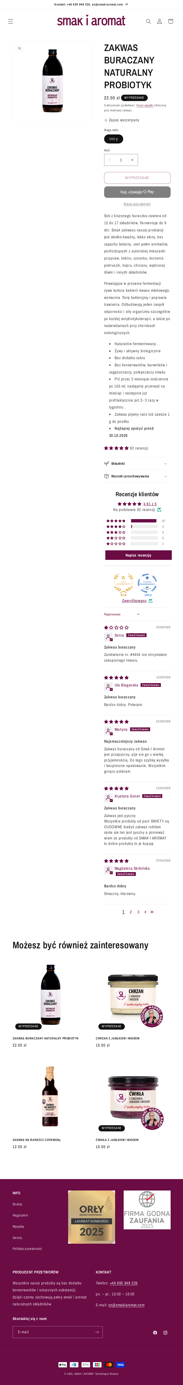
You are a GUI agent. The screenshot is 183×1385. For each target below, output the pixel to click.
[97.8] (123, 583)
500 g (116, 139)
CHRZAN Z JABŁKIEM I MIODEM (118, 1038)
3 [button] (138, 912)
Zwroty (17, 1237)
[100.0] (147, 583)
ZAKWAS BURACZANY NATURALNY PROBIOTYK (46, 1038)
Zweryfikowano (134, 600)
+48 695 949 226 (124, 1283)
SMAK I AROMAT (84, 1374)
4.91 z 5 (150, 503)
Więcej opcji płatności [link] (137, 204)
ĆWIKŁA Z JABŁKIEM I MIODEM (117, 1140)
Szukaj (17, 1204)
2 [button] (131, 912)
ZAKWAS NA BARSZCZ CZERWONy (37, 1140)
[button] (10, 21)
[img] (116, 627)
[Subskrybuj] (96, 1332)
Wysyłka (18, 1226)
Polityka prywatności (27, 1248)
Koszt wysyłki (145, 105)
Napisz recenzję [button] (138, 555)
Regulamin (20, 1215)
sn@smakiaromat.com (126, 1305)
